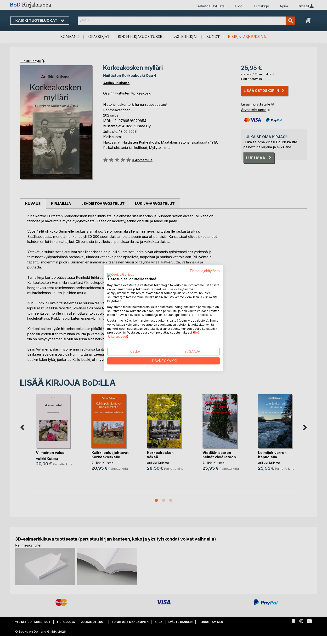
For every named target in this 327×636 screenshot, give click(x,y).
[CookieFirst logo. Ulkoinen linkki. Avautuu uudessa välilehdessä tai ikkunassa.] (121, 275)
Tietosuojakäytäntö (205, 271)
